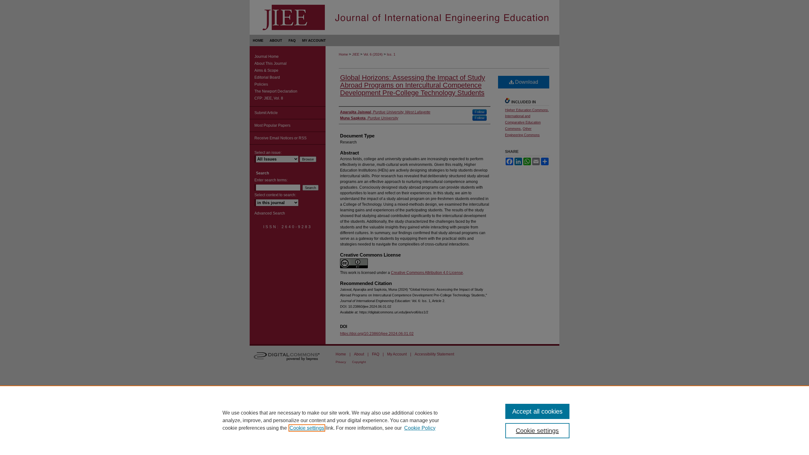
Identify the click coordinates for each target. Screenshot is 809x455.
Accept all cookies (537, 411)
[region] (404, 420)
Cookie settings (306, 428)
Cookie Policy (419, 428)
